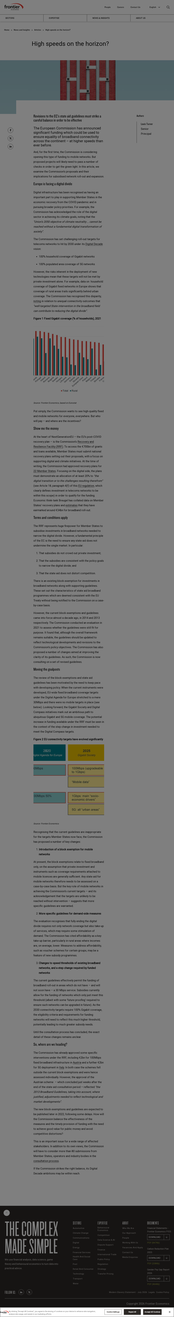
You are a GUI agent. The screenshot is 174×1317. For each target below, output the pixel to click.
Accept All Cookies (152, 1312)
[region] (87, 1312)
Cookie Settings (113, 1312)
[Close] (170, 1312)
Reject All (132, 1312)
